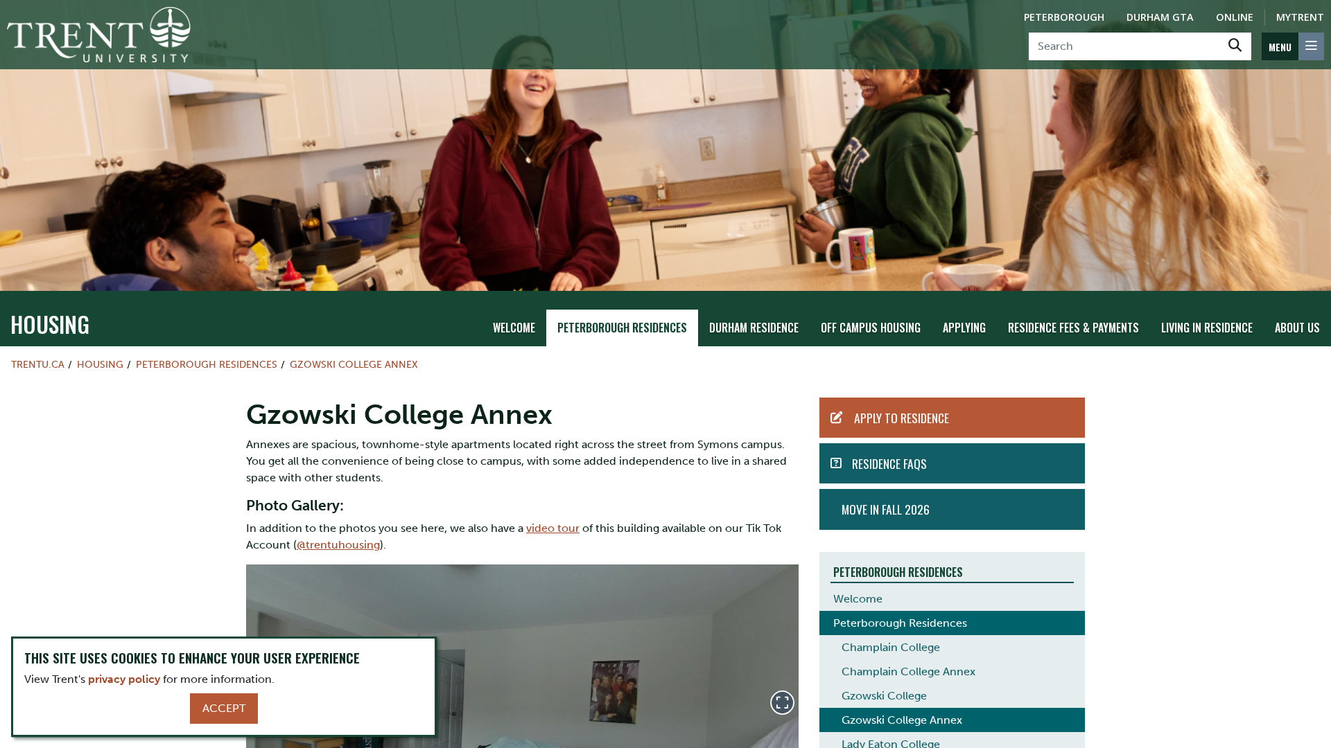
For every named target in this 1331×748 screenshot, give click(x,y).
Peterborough (1064, 17)
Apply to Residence (901, 418)
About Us (1297, 327)
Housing (49, 324)
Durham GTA (1160, 17)
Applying (964, 327)
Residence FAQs (889, 463)
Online (1234, 17)
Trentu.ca (37, 364)
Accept (223, 708)
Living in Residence (1207, 327)
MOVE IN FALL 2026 (886, 509)
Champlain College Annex (908, 671)
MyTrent (1300, 17)
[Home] (99, 34)
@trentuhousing (338, 544)
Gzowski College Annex (354, 364)
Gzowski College (884, 695)
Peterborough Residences (622, 327)
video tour (553, 528)
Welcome (514, 327)
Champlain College (891, 647)
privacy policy (124, 679)
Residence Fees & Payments (1073, 327)
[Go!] (1235, 46)
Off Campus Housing (871, 327)
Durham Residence (754, 327)
